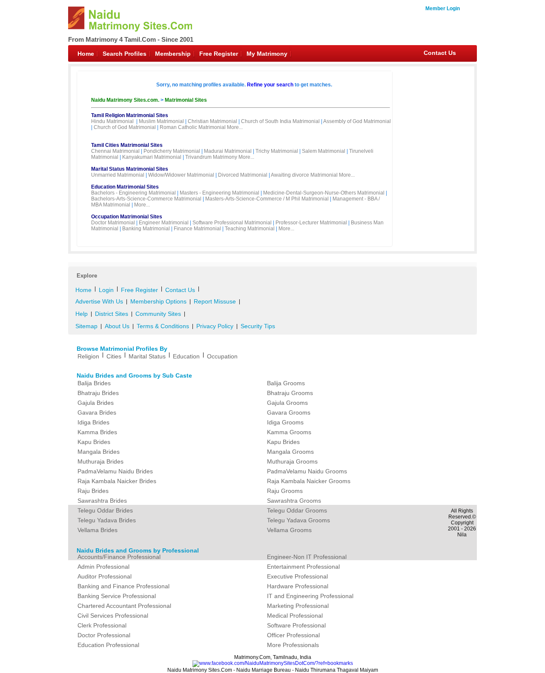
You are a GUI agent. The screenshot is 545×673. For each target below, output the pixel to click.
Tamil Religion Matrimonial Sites (129, 115)
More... (235, 127)
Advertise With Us (99, 301)
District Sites (111, 313)
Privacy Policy (214, 326)
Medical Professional (295, 615)
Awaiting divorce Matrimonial (304, 175)
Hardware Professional (297, 586)
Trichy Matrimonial (276, 151)
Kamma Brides (97, 432)
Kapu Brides (93, 441)
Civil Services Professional (112, 615)
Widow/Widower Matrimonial (181, 175)
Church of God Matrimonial (125, 127)
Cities (113, 356)
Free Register (218, 53)
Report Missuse (215, 301)
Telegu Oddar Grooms (297, 510)
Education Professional (108, 644)
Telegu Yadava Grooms (298, 520)
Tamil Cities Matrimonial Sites (127, 145)
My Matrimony (267, 53)
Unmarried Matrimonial (117, 175)
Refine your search (270, 85)
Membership (173, 53)
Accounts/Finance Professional (119, 556)
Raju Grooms (285, 490)
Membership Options (158, 301)
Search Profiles (124, 53)
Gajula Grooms (287, 402)
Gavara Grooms (288, 412)
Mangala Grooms (290, 451)
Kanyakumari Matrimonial (151, 157)
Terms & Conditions (163, 326)
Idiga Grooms (285, 422)
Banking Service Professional (116, 596)
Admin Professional (103, 566)
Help (81, 313)
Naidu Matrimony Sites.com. (126, 100)
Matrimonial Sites (186, 100)
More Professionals (293, 644)
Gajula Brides (95, 402)
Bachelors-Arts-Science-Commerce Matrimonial (146, 199)
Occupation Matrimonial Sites (126, 217)
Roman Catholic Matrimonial (193, 127)
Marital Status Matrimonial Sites (129, 169)
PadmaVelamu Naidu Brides (115, 471)
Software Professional (296, 625)
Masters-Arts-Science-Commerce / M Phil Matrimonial (267, 199)
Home (85, 53)
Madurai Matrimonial (228, 151)
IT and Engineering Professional (310, 596)
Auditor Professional (104, 576)
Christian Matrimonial (212, 121)
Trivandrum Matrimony (211, 157)
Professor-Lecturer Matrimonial (311, 223)
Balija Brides (94, 383)
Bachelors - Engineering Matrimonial (133, 193)
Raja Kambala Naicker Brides (116, 481)
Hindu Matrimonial (112, 121)
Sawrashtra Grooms (294, 500)
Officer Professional (293, 635)
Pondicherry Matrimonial (171, 151)
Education (186, 356)
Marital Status (147, 356)
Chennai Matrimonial (115, 151)
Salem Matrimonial (323, 151)
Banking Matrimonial (146, 229)
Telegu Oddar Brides (105, 510)
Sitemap (86, 326)
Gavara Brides (96, 412)
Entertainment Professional (303, 566)
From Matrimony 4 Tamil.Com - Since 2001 (130, 39)
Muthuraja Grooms (292, 461)
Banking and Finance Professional (123, 586)
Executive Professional (297, 576)
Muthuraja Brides (100, 461)
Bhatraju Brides (98, 392)
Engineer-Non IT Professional (307, 556)
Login (106, 289)
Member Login (442, 8)
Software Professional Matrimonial (232, 223)
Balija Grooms (286, 383)
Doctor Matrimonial (113, 223)
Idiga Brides (93, 422)
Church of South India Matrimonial (280, 121)
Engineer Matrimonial (164, 223)
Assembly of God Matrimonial (357, 121)
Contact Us (440, 52)
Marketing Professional (298, 605)
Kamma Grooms (289, 432)
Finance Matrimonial (197, 229)
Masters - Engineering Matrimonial (219, 193)
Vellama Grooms (289, 530)
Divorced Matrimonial (242, 175)
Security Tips (258, 326)
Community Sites (158, 313)
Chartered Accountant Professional (124, 605)
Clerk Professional (101, 625)
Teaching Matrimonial (250, 229)
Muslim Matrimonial (161, 121)
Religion (88, 356)
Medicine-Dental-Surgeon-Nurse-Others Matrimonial (323, 193)
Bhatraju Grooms (290, 392)
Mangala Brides (98, 451)
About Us (117, 326)
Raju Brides (93, 490)
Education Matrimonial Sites (125, 187)
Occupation (222, 356)
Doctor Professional (103, 635)
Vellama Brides (97, 530)
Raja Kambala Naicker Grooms (308, 481)
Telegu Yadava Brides (106, 520)
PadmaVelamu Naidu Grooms (307, 471)
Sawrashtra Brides (102, 500)
